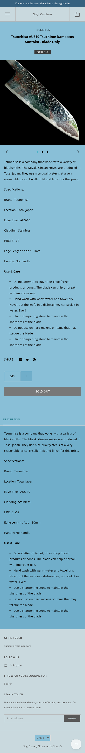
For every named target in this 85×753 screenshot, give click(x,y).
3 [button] (47, 152)
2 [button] (42, 152)
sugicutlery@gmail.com (17, 646)
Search (8, 683)
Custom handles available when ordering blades (42, 3)
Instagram (16, 665)
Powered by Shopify (50, 746)
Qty (12, 376)
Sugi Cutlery (30, 746)
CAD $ (40, 737)
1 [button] (37, 152)
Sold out (42, 391)
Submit (72, 718)
